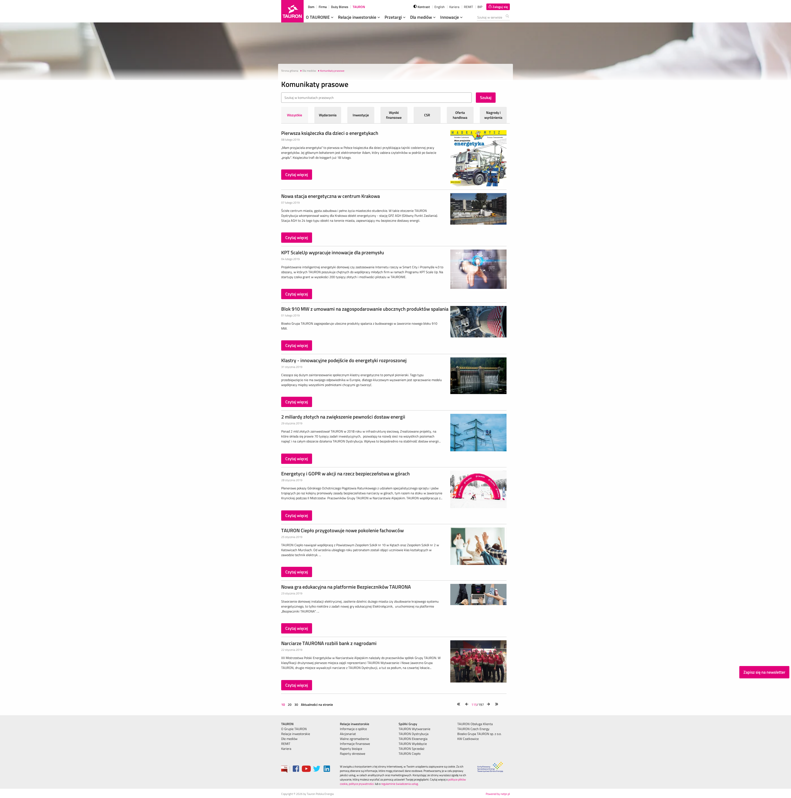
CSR (427, 115)
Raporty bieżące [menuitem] (351, 748)
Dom (311, 6)
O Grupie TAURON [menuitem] (294, 728)
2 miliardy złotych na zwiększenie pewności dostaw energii (343, 416)
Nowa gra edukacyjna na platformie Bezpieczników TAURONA (346, 586)
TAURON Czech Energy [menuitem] (473, 728)
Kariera (454, 6)
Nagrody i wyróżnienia (493, 115)
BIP (479, 6)
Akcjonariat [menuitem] (348, 733)
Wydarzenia (328, 115)
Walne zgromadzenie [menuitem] (354, 738)
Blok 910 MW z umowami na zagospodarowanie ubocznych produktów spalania (364, 309)
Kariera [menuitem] (286, 748)
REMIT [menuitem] (285, 743)
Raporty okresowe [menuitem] (352, 753)
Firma (323, 6)
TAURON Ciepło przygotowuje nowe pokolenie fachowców (342, 530)
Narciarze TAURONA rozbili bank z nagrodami (329, 643)
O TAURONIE (318, 17)
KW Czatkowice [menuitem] (468, 738)
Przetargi (394, 17)
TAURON (359, 6)
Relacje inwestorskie (357, 17)
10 (283, 704)
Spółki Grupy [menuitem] (408, 723)
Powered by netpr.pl (498, 794)
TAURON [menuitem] (287, 723)
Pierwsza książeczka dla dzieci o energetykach (329, 133)
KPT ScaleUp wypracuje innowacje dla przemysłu (332, 252)
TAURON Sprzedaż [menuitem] (411, 748)
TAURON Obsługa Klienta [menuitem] (475, 723)
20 (289, 704)
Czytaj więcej (296, 174)
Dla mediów (421, 17)
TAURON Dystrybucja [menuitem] (413, 733)
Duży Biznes (339, 6)
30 (296, 704)
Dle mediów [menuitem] (289, 738)
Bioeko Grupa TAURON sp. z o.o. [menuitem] (479, 733)
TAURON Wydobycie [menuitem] (413, 743)
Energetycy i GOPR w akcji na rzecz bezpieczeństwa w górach (345, 473)
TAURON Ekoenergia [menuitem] (413, 738)
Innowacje (450, 17)
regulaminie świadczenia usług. (400, 784)
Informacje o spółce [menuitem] (353, 728)
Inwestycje (361, 115)
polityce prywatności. (361, 784)
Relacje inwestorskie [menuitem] (295, 733)
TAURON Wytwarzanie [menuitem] (414, 728)
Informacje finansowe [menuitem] (355, 743)
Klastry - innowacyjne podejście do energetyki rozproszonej (344, 360)
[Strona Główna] (292, 11)
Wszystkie (294, 115)
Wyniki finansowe (394, 115)
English (439, 6)
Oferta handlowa (460, 115)
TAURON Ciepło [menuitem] (409, 753)
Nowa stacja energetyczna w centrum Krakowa (330, 196)
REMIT (468, 6)
